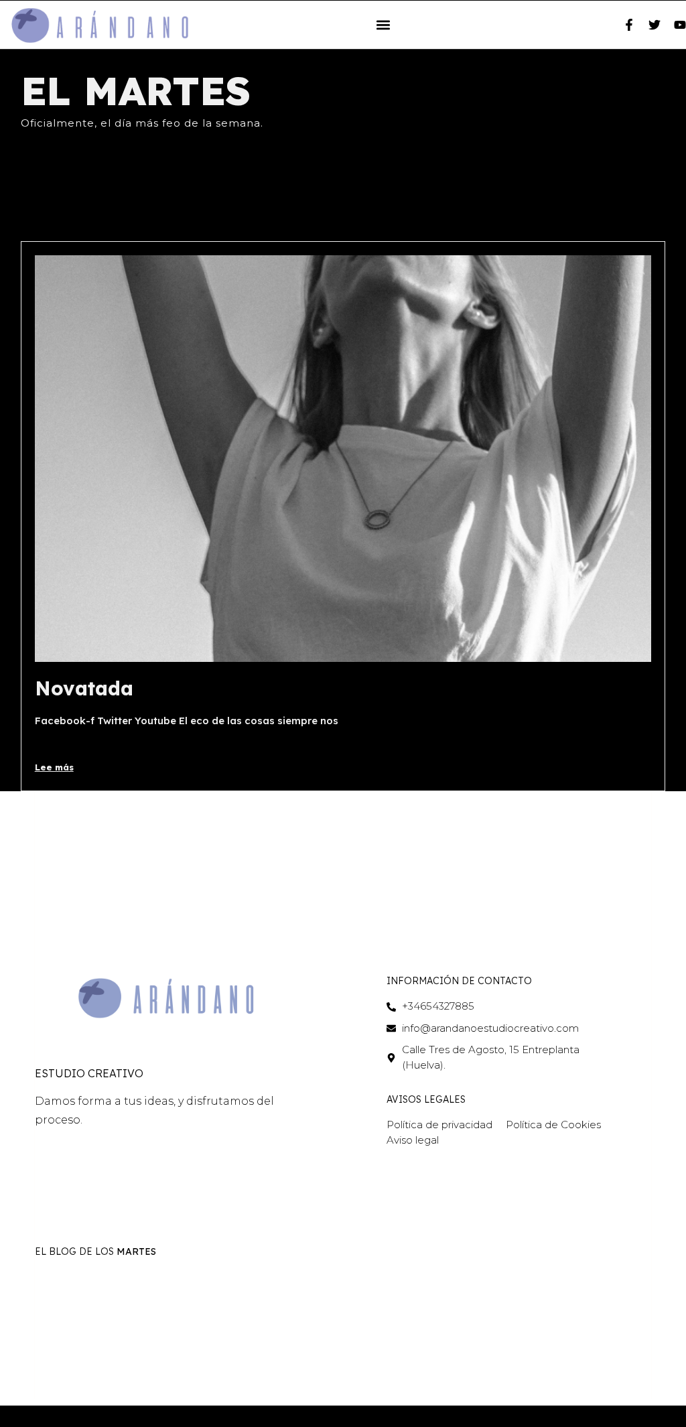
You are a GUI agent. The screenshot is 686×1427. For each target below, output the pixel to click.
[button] (383, 24)
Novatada (84, 688)
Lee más (54, 767)
